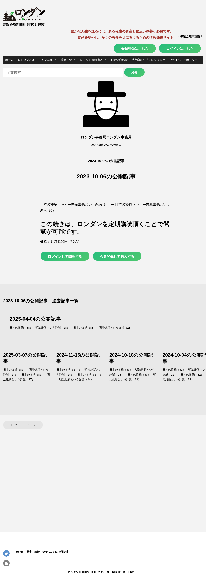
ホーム (9, 59)
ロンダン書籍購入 (91, 59)
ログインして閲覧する (65, 256)
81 (28, 425)
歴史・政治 (97, 144)
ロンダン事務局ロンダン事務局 (106, 137)
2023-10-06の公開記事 (106, 161)
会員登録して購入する (117, 256)
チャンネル (46, 59)
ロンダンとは (26, 59)
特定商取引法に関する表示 (148, 59)
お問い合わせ (119, 59)
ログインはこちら (180, 49)
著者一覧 (66, 59)
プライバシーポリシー (183, 59)
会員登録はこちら (134, 49)
